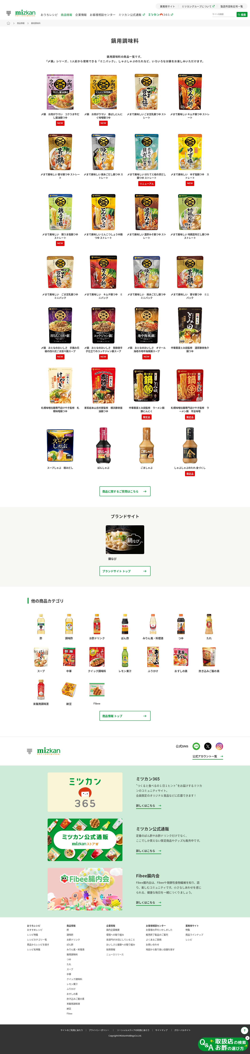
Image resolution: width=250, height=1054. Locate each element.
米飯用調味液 (73, 1003)
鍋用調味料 (35, 23)
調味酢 (70, 934)
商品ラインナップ (194, 934)
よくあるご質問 (153, 939)
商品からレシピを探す (38, 944)
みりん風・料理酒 (75, 949)
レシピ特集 (32, 934)
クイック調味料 (74, 979)
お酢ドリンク (73, 939)
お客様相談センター (102, 14)
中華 (69, 974)
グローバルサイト (182, 1030)
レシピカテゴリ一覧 (37, 939)
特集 (188, 929)
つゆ (69, 959)
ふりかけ (71, 988)
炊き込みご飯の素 (75, 998)
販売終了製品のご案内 (157, 934)
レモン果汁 (72, 983)
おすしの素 (72, 993)
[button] (223, 1044)
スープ (70, 969)
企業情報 (81, 14)
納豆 (69, 1008)
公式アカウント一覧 (205, 756)
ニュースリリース (115, 954)
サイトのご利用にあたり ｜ (74, 1030)
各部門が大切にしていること (120, 939)
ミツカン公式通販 (130, 14)
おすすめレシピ (35, 929)
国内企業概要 (113, 929)
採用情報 (110, 949)
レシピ (189, 939)
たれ (69, 964)
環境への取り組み (115, 934)
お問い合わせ (152, 944)
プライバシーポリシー (102, 1030)
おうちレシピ (49, 14)
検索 (243, 14)
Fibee (69, 1013)
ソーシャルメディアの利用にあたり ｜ (136, 1030)
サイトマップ (164, 1030)
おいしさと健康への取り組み (120, 944)
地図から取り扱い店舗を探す (160, 949)
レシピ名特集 (33, 949)
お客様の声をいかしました (159, 929)
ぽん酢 (70, 944)
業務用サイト (192, 925)
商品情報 (66, 14)
